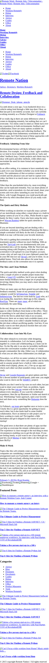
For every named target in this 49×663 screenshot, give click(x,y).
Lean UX (12, 277)
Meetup (16, 438)
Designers (11, 87)
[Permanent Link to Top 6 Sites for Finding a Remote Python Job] (20, 550)
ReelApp (4, 301)
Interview (9, 15)
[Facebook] (13, 73)
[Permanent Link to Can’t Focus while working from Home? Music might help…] (24, 651)
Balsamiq (35, 399)
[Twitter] (4, 73)
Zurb (38, 296)
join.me (18, 389)
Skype (24, 257)
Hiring (8, 13)
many (20, 301)
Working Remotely (13, 11)
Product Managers (13, 586)
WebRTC (27, 380)
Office (8, 23)
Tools (7, 589)
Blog (7, 569)
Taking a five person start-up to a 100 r (18, 545)
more (25, 301)
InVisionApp (22, 294)
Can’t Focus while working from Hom (17, 656)
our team (15, 406)
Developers (10, 574)
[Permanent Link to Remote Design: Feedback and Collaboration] (15, 102)
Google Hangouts (17, 375)
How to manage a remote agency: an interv (19, 503)
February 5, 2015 (7, 480)
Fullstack (41, 114)
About (8, 25)
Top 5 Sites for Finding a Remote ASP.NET (20, 529)
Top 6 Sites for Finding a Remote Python (19, 556)
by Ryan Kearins (22, 480)
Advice (8, 18)
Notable (32, 294)
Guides (8, 20)
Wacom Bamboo (12, 220)
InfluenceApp (6, 296)
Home (8, 8)
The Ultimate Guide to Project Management (20, 516)
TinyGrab (11, 244)
